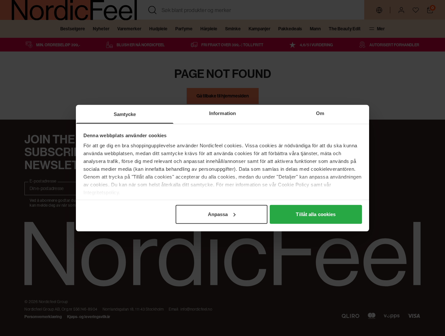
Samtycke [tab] (125, 114)
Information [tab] (222, 113)
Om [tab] (320, 113)
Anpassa (218, 214)
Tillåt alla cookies (316, 214)
